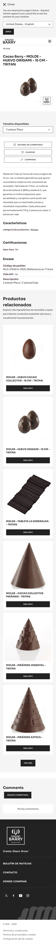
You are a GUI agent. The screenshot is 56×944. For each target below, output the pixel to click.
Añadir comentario (17, 795)
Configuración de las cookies (18, 938)
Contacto (10, 872)
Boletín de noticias (17, 863)
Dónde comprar (15, 881)
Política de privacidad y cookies (19, 934)
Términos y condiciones (15, 930)
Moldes (6, 48)
